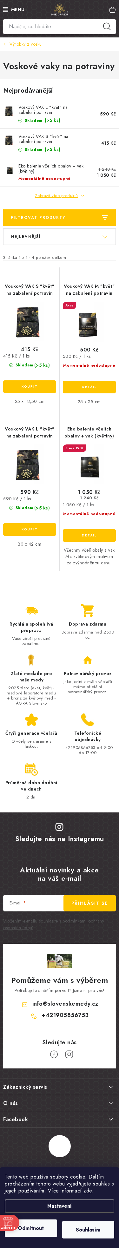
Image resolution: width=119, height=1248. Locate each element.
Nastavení (59, 1206)
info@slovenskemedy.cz (65, 1004)
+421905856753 (65, 1015)
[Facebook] (54, 1054)
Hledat (107, 26)
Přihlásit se (89, 903)
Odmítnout (31, 1228)
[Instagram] (69, 1054)
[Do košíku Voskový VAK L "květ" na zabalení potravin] (29, 529)
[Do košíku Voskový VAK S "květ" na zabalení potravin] (29, 386)
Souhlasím (88, 1229)
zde (87, 1190)
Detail (89, 387)
